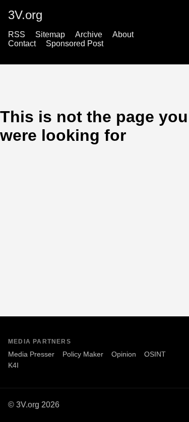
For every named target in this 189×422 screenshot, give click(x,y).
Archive (88, 34)
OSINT (155, 354)
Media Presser (31, 354)
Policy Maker (82, 354)
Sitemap (50, 34)
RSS (16, 34)
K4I (13, 365)
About (123, 34)
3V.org (25, 15)
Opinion (123, 354)
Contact (22, 43)
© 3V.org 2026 (33, 404)
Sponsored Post (74, 43)
